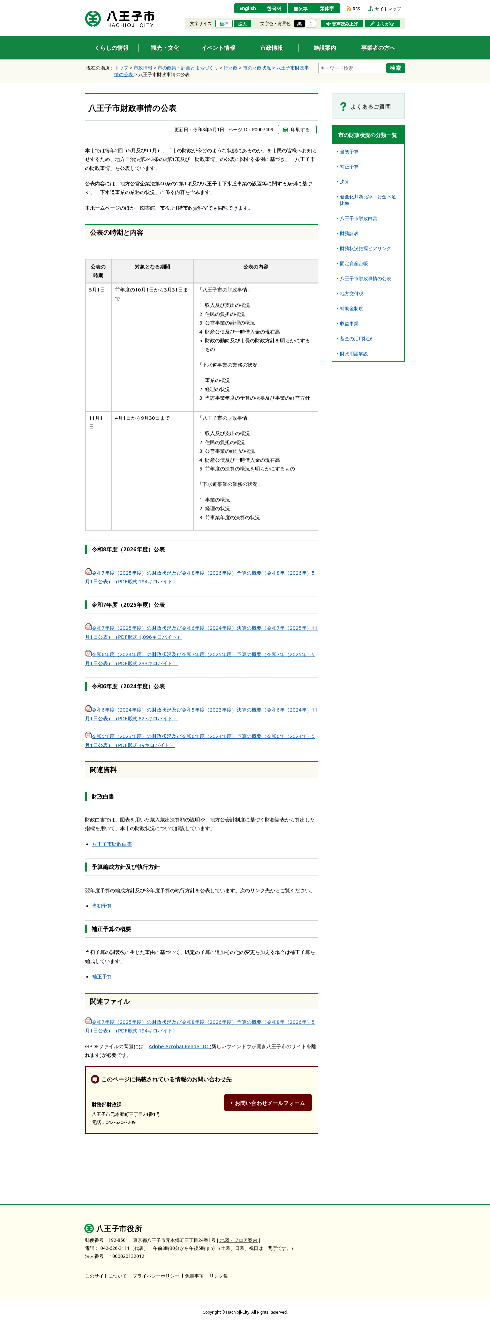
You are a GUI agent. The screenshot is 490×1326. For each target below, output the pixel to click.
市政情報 (143, 67)
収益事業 (349, 323)
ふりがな (385, 24)
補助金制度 (351, 308)
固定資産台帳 (354, 263)
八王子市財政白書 (112, 843)
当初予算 (102, 905)
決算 (344, 181)
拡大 (242, 24)
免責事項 (194, 1276)
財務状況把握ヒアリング (365, 248)
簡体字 (301, 9)
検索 (395, 68)
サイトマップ (388, 9)
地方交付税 (351, 293)
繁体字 (327, 8)
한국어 (274, 8)
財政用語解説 (354, 353)
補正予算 (102, 976)
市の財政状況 (257, 67)
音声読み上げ (345, 24)
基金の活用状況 (356, 338)
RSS (356, 9)
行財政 (231, 67)
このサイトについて (106, 1276)
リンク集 (218, 1276)
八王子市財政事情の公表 (365, 278)
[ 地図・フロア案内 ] (238, 1240)
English (247, 8)
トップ (121, 67)
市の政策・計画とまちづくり (188, 67)
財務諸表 (349, 233)
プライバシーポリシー (156, 1276)
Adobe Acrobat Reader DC (179, 1046)
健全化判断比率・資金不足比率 (368, 199)
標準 (224, 24)
